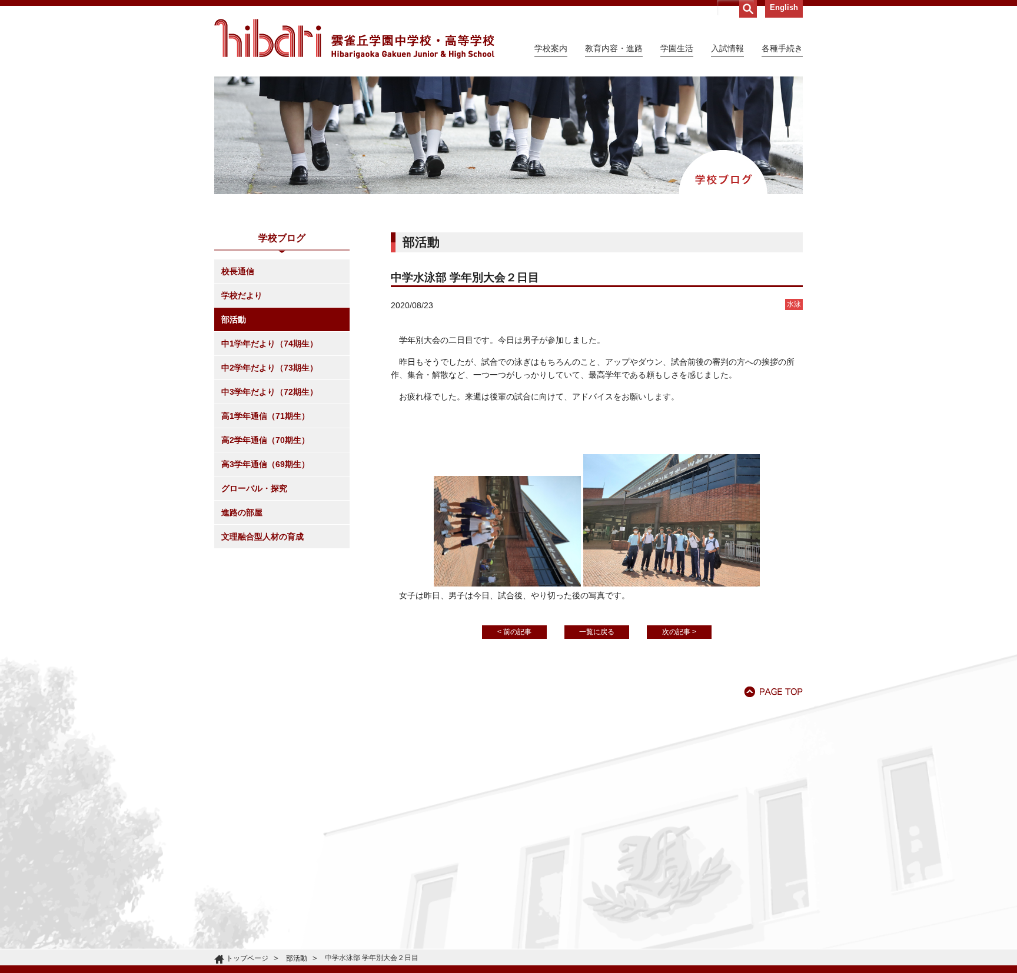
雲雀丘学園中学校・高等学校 (354, 39)
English (784, 7)
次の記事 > (679, 632)
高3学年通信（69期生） (265, 464)
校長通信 (237, 271)
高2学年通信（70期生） (265, 440)
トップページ (247, 958)
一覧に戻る (596, 632)
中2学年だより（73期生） (269, 367)
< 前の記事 (514, 632)
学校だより (241, 295)
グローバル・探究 (254, 488)
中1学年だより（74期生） (269, 343)
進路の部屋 (241, 512)
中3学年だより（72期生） (269, 391)
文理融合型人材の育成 (262, 536)
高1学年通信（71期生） (265, 416)
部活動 (233, 319)
